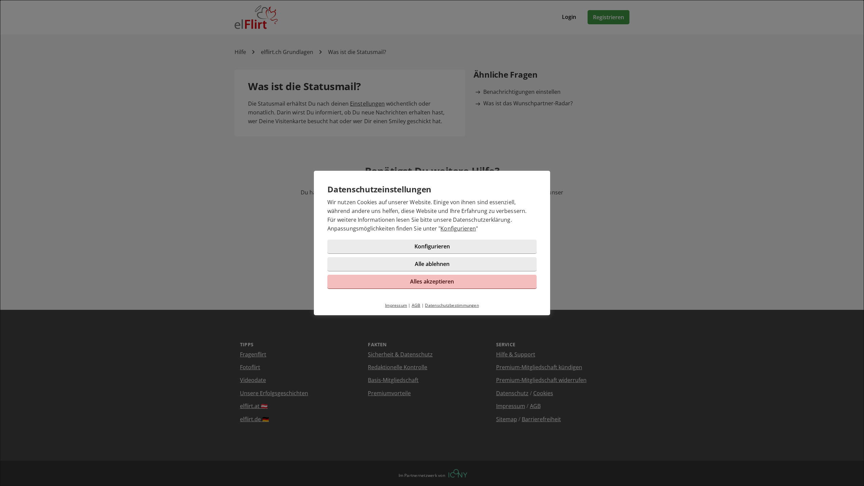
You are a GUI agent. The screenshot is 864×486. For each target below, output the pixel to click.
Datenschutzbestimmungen (452, 305)
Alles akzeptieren (432, 281)
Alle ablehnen (432, 264)
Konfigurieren (458, 228)
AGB (416, 305)
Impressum (396, 305)
